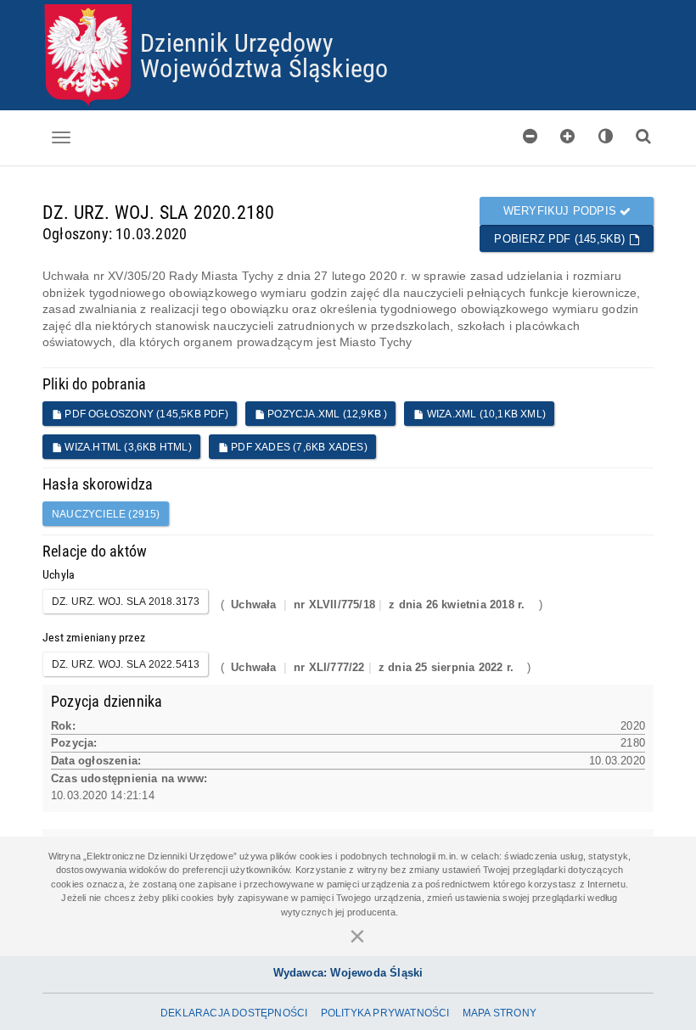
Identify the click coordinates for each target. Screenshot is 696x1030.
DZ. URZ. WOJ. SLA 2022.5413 (125, 664)
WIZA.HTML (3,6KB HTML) (127, 447)
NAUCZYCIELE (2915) (106, 514)
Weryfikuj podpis (561, 210)
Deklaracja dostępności (233, 1013)
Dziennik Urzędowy (237, 42)
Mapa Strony (499, 1013)
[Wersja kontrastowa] (606, 136)
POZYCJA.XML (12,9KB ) (326, 414)
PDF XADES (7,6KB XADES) (298, 447)
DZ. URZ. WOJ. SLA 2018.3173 (125, 601)
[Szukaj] (643, 136)
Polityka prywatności (385, 1013)
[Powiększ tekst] (568, 136)
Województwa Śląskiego (264, 67)
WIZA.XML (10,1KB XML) (485, 414)
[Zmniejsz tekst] (530, 136)
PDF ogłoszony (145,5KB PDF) (145, 414)
